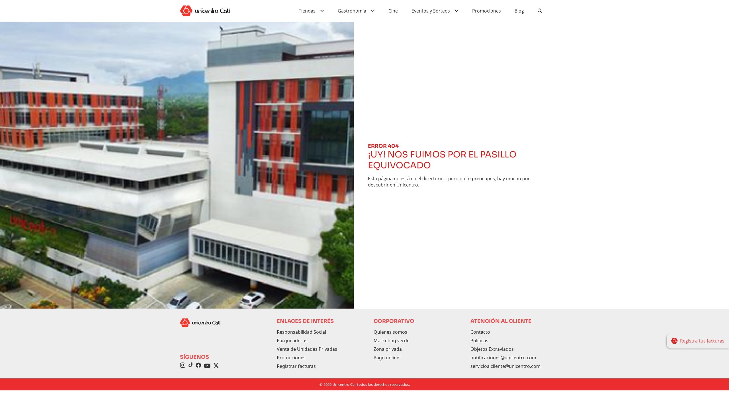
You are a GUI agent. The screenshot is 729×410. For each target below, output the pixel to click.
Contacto (480, 332)
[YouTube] (207, 365)
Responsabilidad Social (301, 332)
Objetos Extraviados (492, 349)
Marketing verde (391, 340)
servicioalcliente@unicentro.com (505, 366)
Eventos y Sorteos (430, 11)
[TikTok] (190, 365)
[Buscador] (540, 11)
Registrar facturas (296, 366)
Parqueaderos (292, 340)
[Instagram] (182, 365)
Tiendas (307, 11)
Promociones (486, 11)
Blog (519, 11)
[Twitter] (216, 365)
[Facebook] (198, 365)
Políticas (479, 340)
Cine (393, 11)
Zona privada (388, 349)
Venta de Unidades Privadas (307, 349)
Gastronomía (352, 11)
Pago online (386, 357)
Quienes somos (390, 332)
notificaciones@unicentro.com (503, 357)
